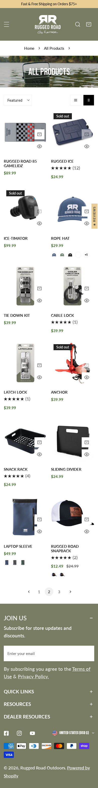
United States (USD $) (74, 733)
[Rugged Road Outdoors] (47, 24)
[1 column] (75, 100)
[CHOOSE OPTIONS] (39, 134)
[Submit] (88, 653)
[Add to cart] (87, 134)
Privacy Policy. (33, 676)
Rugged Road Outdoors (42, 767)
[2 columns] (88, 100)
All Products (54, 48)
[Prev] (29, 591)
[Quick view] (39, 146)
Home (29, 48)
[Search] (77, 24)
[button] (88, 24)
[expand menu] (6, 24)
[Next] (69, 591)
